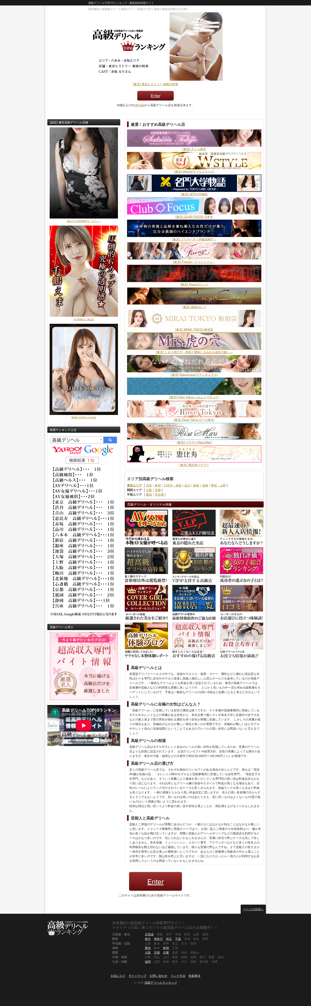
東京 (148, 939)
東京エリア (134, 485)
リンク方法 (178, 975)
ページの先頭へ (253, 909)
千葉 (178, 939)
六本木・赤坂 (172, 485)
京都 (158, 490)
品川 (187, 485)
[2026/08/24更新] (146, 527)
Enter (156, 95)
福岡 (148, 961)
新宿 (158, 485)
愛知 (149, 494)
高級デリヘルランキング (161, 982)
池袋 (205, 485)
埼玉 (169, 939)
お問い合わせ (158, 975)
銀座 (196, 485)
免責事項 (194, 975)
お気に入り (118, 975)
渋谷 (149, 485)
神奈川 (158, 939)
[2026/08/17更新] (194, 564)
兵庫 (166, 952)
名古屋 (159, 494)
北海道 (149, 934)
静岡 (166, 948)
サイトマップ (137, 975)
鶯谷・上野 (218, 485)
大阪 (149, 490)
